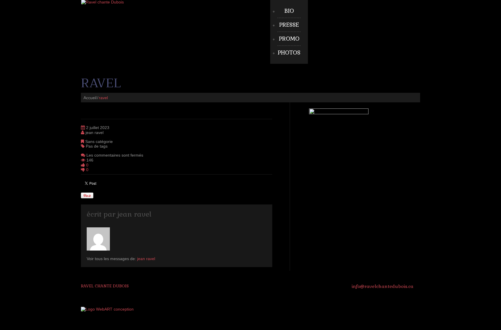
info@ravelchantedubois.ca (382, 286)
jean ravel (95, 132)
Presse (289, 24)
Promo (289, 38)
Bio (289, 10)
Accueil (90, 97)
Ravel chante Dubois (105, 286)
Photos (289, 52)
